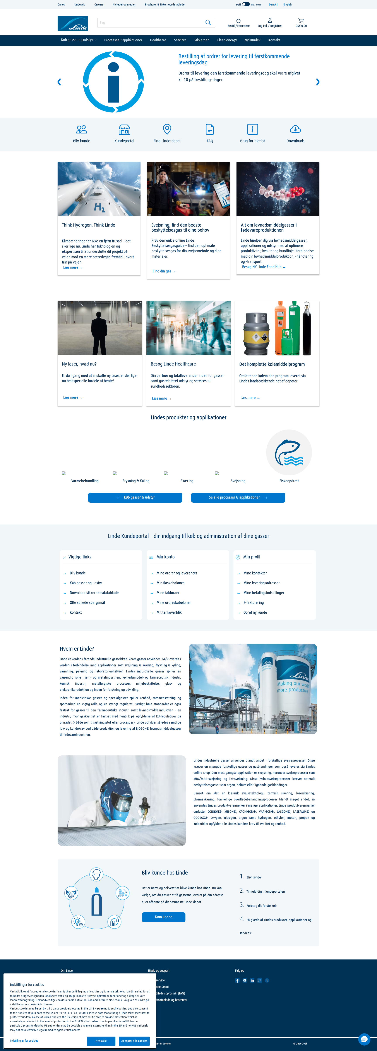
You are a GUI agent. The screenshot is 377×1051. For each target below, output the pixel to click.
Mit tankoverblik (169, 613)
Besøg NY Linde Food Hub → (264, 267)
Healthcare (158, 40)
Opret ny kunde (255, 613)
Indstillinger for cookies (158, 1043)
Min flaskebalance (171, 583)
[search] (156, 23)
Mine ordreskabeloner (174, 603)
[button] (364, 1039)
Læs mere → (73, 268)
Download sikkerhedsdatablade (94, 593)
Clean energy (227, 40)
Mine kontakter (255, 573)
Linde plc (79, 4)
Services (180, 40)
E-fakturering (253, 603)
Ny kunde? (252, 40)
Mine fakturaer (168, 593)
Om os (61, 4)
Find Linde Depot (158, 987)
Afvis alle (101, 1041)
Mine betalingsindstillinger (263, 593)
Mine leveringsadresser (261, 583)
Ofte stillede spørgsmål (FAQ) (166, 993)
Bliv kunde (78, 573)
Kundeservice (156, 980)
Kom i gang (163, 917)
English (287, 4)
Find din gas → (164, 271)
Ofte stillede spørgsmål (87, 603)
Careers (98, 4)
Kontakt (274, 40)
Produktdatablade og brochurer (167, 1000)
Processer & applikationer (123, 40)
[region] (79, 1011)
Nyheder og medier (124, 4)
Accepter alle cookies (134, 1041)
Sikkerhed (201, 40)
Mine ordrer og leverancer (177, 573)
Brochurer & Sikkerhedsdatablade (165, 4)
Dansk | (273, 4)
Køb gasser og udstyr (77, 40)
